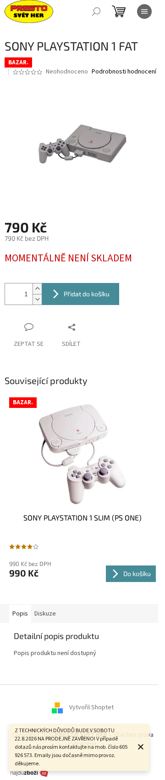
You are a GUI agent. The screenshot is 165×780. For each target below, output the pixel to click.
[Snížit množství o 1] (37, 299)
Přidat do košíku (87, 294)
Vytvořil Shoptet (91, 707)
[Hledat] (96, 11)
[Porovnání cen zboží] (29, 772)
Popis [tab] (20, 613)
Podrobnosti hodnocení (124, 72)
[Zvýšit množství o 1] (37, 288)
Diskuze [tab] (45, 613)
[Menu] (144, 11)
